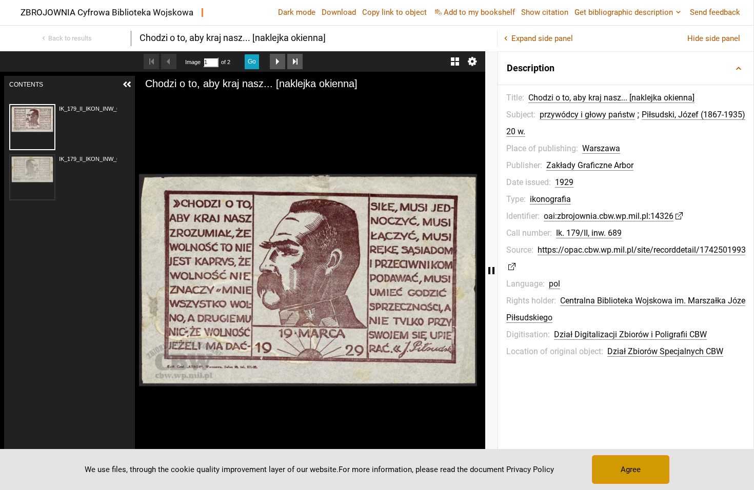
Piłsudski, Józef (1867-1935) (693, 114)
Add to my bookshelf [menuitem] (479, 12)
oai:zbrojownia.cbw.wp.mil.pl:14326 (608, 216)
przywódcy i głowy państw (587, 114)
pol (554, 284)
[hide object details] (491, 270)
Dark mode (296, 12)
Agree (631, 469)
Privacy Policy (530, 469)
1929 (564, 182)
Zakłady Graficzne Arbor (589, 165)
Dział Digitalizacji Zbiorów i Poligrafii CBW (630, 334)
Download (339, 12)
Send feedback (715, 12)
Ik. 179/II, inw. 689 (589, 233)
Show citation (544, 12)
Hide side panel (713, 38)
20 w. (515, 131)
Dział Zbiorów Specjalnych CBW (665, 351)
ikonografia (550, 199)
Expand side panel (542, 38)
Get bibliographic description (623, 12)
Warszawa (601, 148)
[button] (625, 68)
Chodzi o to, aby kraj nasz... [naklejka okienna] (611, 98)
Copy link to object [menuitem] (394, 12)
